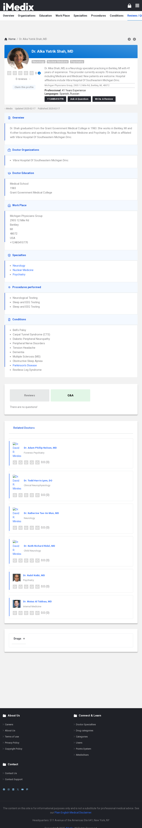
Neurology (38, 61)
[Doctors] (18, 6)
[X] (18, 789)
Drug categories (84, 730)
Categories (82, 736)
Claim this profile (24, 87)
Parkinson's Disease (25, 365)
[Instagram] (8, 789)
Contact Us (11, 773)
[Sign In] (129, 5)
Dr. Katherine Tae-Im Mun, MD (41, 513)
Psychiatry (77, 61)
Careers (9, 724)
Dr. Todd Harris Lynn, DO (38, 480)
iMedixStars (82, 754)
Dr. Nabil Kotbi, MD (34, 575)
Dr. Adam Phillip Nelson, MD (40, 447)
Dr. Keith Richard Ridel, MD (39, 546)
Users (79, 742)
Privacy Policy (12, 742)
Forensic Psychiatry (34, 452)
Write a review (104, 99)
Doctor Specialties (86, 724)
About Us (10, 730)
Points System (83, 748)
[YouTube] (22, 789)
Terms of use (12, 736)
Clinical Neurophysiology (37, 485)
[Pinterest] (27, 789)
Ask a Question (79, 99)
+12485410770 (55, 99)
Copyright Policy (13, 748)
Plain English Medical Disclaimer (73, 812)
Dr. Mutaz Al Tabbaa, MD (37, 601)
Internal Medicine (32, 606)
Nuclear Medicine (58, 61)
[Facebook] (4, 789)
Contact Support (14, 779)
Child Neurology (32, 550)
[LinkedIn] (13, 789)
